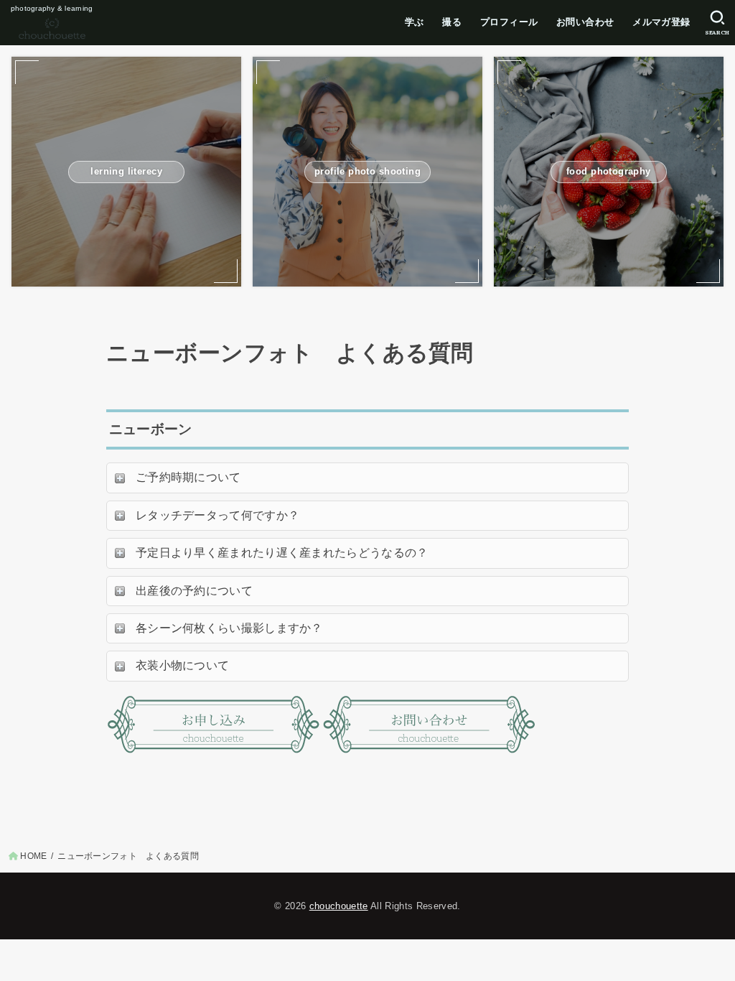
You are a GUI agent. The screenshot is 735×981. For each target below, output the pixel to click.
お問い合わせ (585, 22)
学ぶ (414, 22)
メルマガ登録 (661, 22)
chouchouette (338, 906)
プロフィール (509, 22)
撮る (452, 22)
